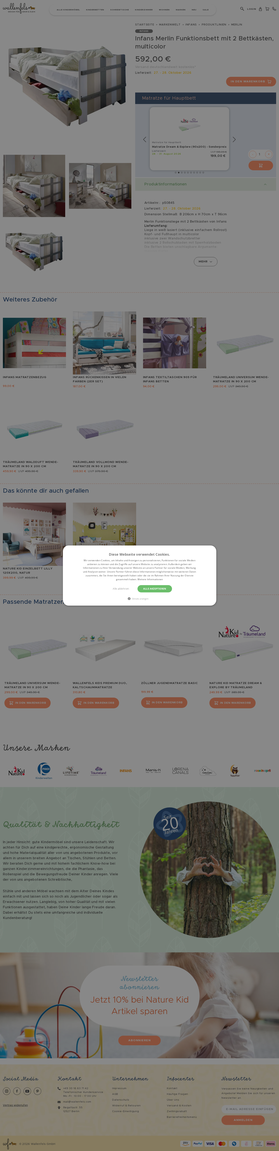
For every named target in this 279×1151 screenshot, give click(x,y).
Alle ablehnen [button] (121, 588)
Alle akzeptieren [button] (154, 588)
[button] (140, 598)
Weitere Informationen (150, 579)
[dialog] (139, 575)
